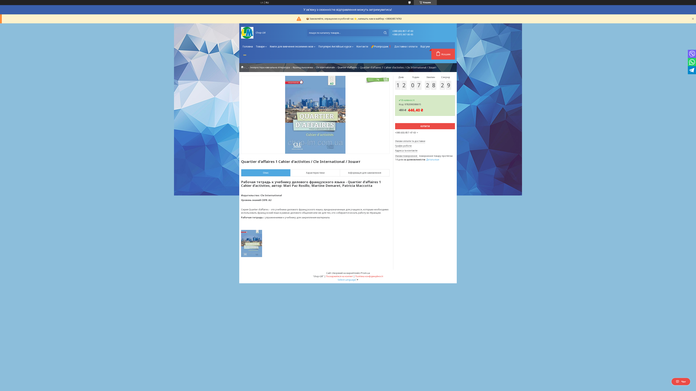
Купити (425, 126)
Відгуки (425, 46)
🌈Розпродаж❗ (381, 46)
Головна (248, 46)
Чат (683, 381)
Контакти (362, 46)
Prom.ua (365, 273)
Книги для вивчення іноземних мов (291, 46)
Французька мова (303, 67)
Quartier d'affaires (347, 67)
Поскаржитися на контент (339, 276)
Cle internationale (325, 67)
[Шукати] (385, 32)
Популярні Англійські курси (334, 46)
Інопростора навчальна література (270, 67)
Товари (260, 46)
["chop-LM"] (247, 33)
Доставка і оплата (405, 46)
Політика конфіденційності (369, 276)
